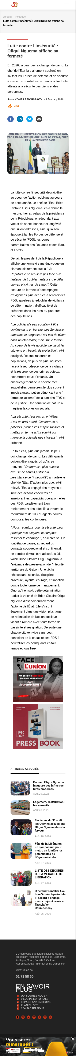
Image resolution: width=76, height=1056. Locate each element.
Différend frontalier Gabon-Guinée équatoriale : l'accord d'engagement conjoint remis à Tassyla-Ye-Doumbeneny (50, 899)
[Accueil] (14, 4)
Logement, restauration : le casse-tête (49, 803)
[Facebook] (10, 117)
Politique (20, 16)
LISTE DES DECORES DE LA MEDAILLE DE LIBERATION (49, 874)
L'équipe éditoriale (34, 998)
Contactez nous (32, 1008)
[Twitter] (29, 117)
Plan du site (29, 1005)
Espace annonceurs (35, 1002)
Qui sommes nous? (34, 995)
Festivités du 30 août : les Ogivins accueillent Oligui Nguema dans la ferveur (50, 825)
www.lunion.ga (24, 970)
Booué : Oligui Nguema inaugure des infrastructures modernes (48, 786)
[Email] (39, 117)
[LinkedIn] (20, 117)
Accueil (7, 16)
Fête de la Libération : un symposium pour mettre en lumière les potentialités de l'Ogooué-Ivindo (49, 850)
